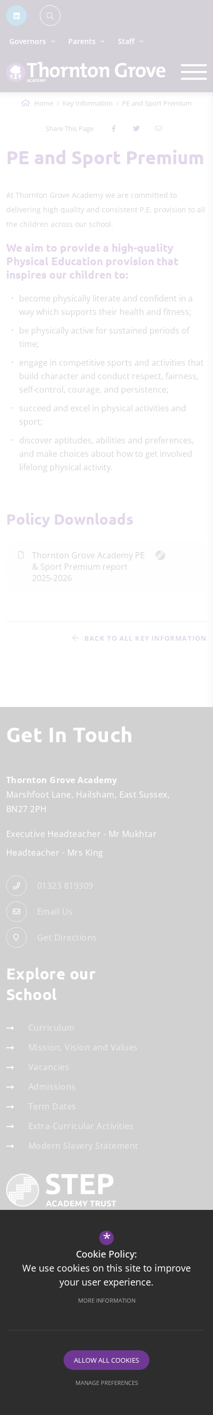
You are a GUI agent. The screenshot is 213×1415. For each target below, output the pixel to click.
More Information (106, 1300)
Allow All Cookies (106, 1360)
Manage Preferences (106, 1383)
